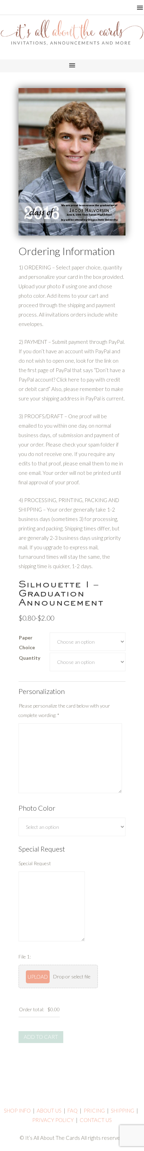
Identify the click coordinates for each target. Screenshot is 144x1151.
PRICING (94, 1110)
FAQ (72, 1110)
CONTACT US (96, 1120)
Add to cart (41, 1037)
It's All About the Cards (72, 40)
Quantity (29, 658)
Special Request (35, 863)
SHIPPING (122, 1110)
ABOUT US (49, 1110)
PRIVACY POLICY (53, 1120)
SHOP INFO (17, 1110)
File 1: (25, 957)
